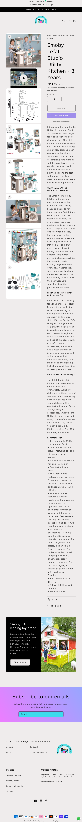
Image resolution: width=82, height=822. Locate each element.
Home (49, 35)
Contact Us (35, 747)
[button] (7, 20)
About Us (10, 747)
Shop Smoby (20, 662)
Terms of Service (13, 775)
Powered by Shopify (51, 821)
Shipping (61, 88)
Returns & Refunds (14, 786)
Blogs (8, 752)
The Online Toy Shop (37, 821)
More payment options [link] (61, 121)
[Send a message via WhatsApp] (78, 818)
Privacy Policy (12, 781)
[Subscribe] (60, 714)
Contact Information (38, 752)
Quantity (50, 94)
